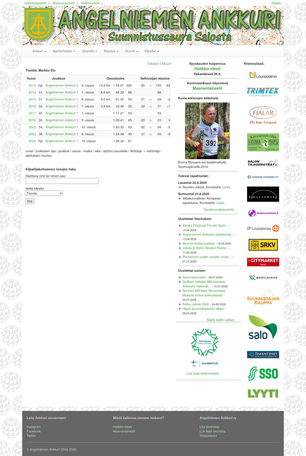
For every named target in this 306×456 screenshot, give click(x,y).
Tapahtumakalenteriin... (220, 209)
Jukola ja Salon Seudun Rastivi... (206, 247)
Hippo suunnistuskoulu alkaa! (203, 308)
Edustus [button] (110, 51)
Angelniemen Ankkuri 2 (61, 85)
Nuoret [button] (130, 51)
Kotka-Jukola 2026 (196, 304)
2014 (32, 92)
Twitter (31, 435)
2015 (32, 99)
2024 (32, 141)
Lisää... (227, 187)
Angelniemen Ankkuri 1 (61, 92)
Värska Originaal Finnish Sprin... (205, 225)
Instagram (34, 426)
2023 (32, 134)
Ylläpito (276, 3)
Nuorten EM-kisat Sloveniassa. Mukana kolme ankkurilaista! (204, 292)
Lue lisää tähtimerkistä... (204, 373)
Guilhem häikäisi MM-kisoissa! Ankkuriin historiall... (204, 283)
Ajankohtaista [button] (63, 51)
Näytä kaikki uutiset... (222, 319)
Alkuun (166, 63)
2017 (32, 113)
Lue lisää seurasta (213, 431)
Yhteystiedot (208, 435)
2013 (32, 85)
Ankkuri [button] (38, 51)
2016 (32, 106)
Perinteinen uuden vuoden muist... (207, 256)
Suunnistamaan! (194, 277)
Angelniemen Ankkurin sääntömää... (208, 234)
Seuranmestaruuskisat (198, 243)
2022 (32, 127)
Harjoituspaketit (35, 3)
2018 (32, 120)
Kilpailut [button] (151, 51)
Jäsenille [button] (88, 51)
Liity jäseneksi (209, 426)
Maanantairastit (64, 3)
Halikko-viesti (90, 3)
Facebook (34, 431)
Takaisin (153, 63)
